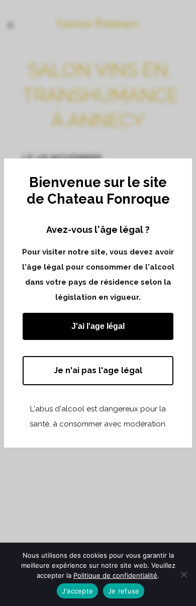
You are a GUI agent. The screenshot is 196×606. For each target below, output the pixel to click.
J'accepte (77, 591)
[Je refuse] (183, 574)
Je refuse (123, 591)
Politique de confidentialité (115, 575)
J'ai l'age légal (98, 326)
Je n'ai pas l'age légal (98, 370)
